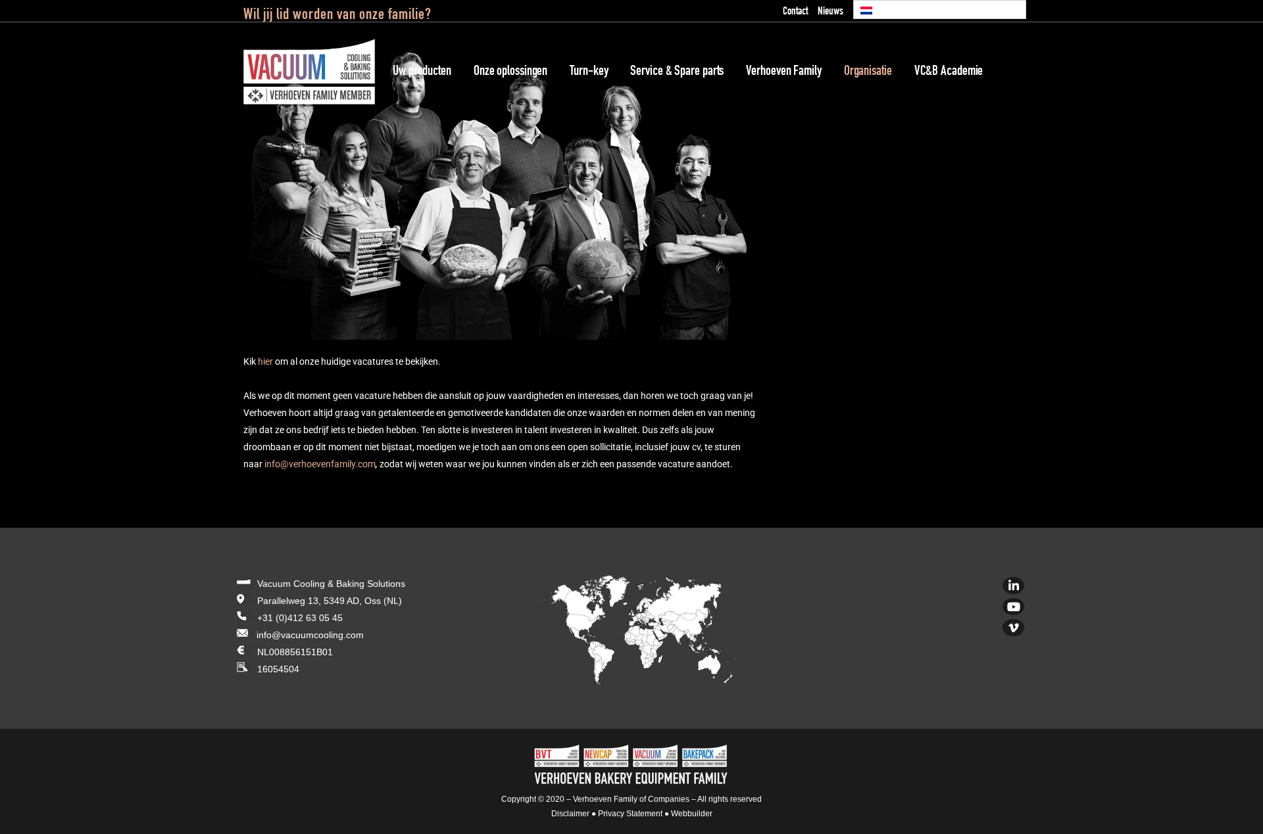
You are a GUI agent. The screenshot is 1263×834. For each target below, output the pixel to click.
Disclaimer (570, 813)
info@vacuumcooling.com (310, 635)
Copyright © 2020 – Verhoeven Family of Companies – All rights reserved (631, 799)
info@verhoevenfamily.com (320, 464)
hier (265, 361)
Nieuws (830, 12)
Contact (795, 12)
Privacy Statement (630, 813)
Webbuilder (691, 813)
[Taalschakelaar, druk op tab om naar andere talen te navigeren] (940, 9)
